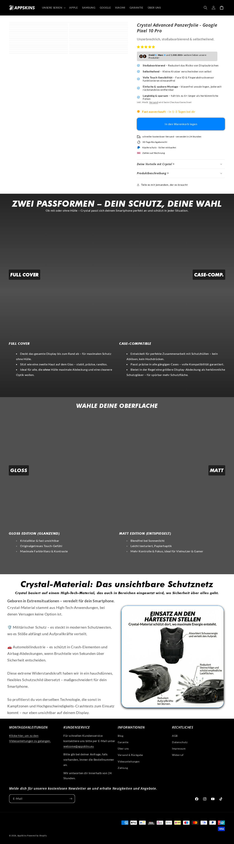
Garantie (123, 742)
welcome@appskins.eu (78, 746)
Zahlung (123, 767)
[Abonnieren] (71, 798)
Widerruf (178, 754)
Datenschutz (180, 742)
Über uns (123, 748)
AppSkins (22, 835)
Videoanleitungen (129, 761)
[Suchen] (205, 8)
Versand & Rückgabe (130, 754)
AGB (175, 735)
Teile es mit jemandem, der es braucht (164, 184)
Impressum (179, 748)
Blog (120, 735)
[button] (146, 47)
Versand (153, 102)
